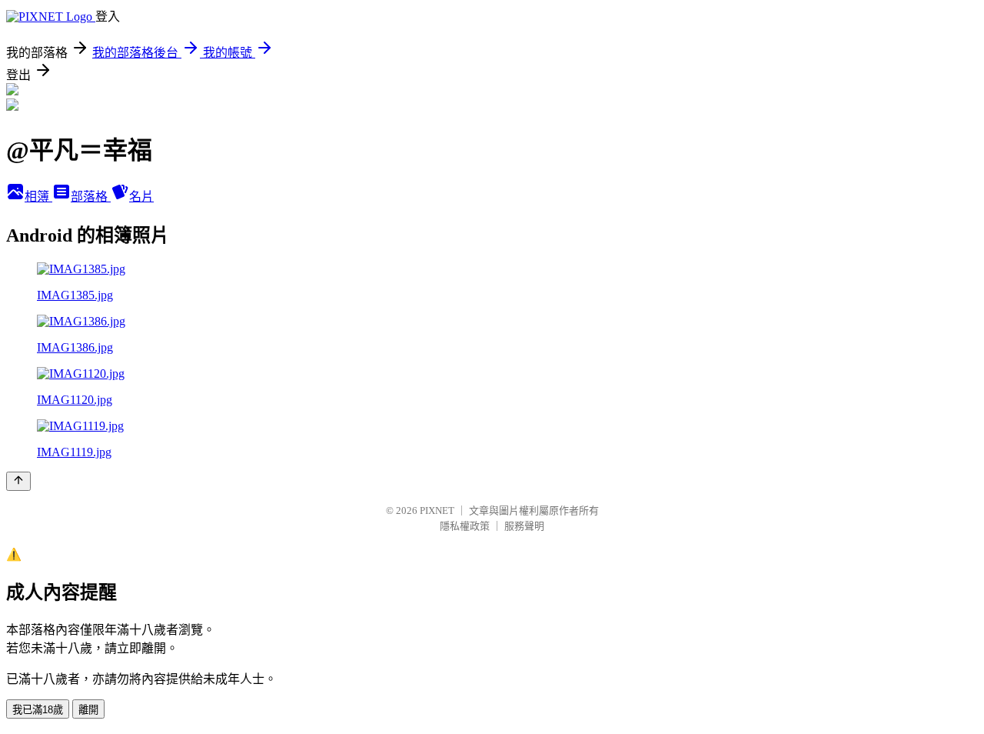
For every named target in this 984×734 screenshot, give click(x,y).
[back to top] (18, 481)
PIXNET (437, 510)
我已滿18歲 (37, 710)
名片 (141, 196)
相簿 (38, 196)
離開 (88, 710)
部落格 (91, 196)
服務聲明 (524, 526)
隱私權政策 (465, 526)
